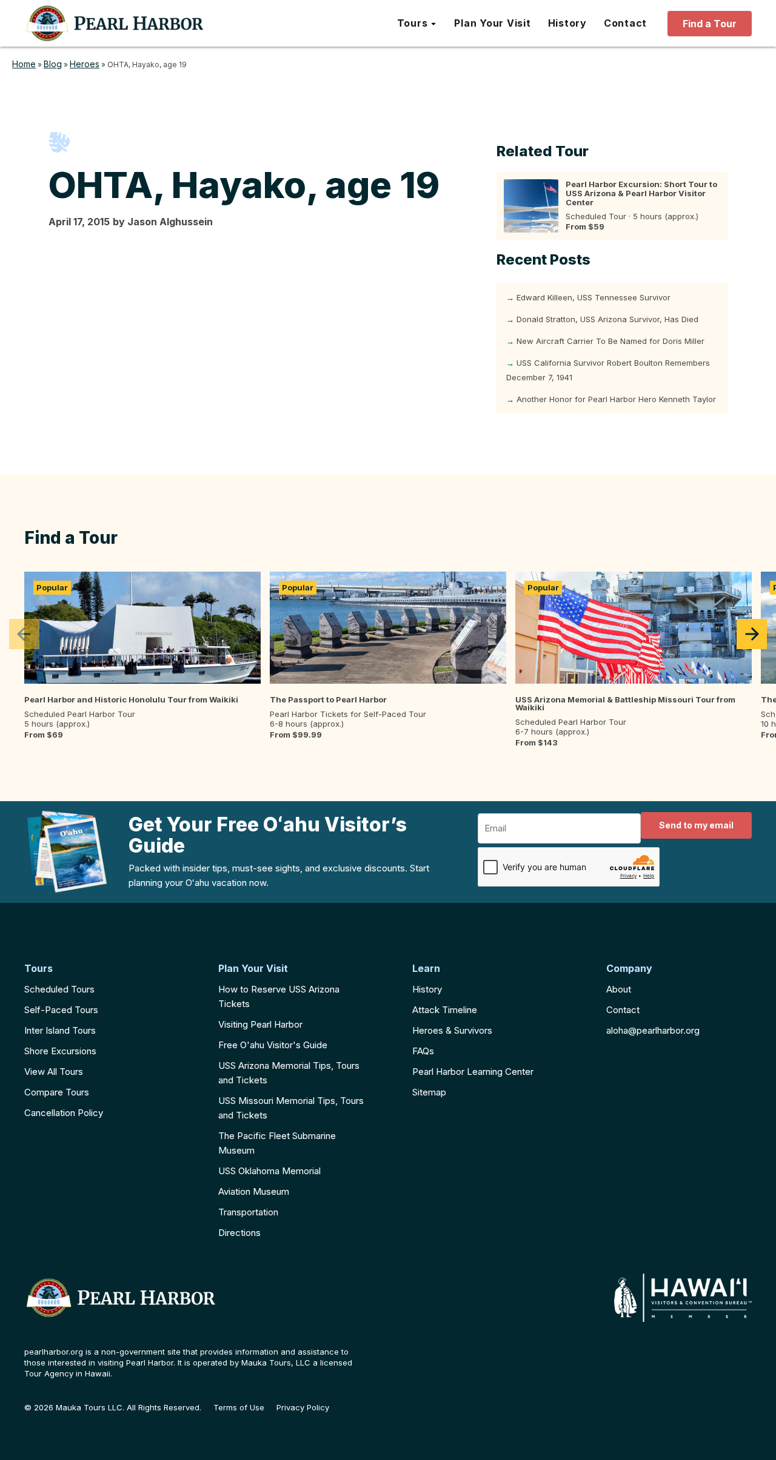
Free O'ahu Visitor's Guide (272, 1045)
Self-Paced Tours (61, 1010)
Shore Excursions (60, 1051)
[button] (417, 24)
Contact (623, 1010)
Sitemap (429, 1092)
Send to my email (696, 825)
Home (24, 64)
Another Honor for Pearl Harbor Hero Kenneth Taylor (616, 399)
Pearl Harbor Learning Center (473, 1071)
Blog (53, 64)
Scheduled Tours (59, 989)
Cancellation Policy (63, 1112)
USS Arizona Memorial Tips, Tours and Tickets (289, 1073)
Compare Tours (56, 1092)
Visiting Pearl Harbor (260, 1024)
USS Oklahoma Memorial (269, 1171)
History (427, 989)
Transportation (248, 1212)
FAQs (423, 1051)
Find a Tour (710, 24)
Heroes (84, 64)
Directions (239, 1232)
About (618, 989)
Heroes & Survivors (452, 1030)
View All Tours (53, 1071)
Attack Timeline (444, 1010)
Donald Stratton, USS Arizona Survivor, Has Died (607, 319)
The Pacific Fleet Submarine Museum (277, 1143)
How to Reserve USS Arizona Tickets (279, 996)
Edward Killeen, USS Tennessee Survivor (594, 297)
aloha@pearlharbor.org (653, 1030)
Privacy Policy (302, 1408)
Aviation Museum (253, 1191)
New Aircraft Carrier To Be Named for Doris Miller (610, 341)
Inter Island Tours (60, 1030)
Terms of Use (238, 1408)
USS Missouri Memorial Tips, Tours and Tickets (291, 1108)
